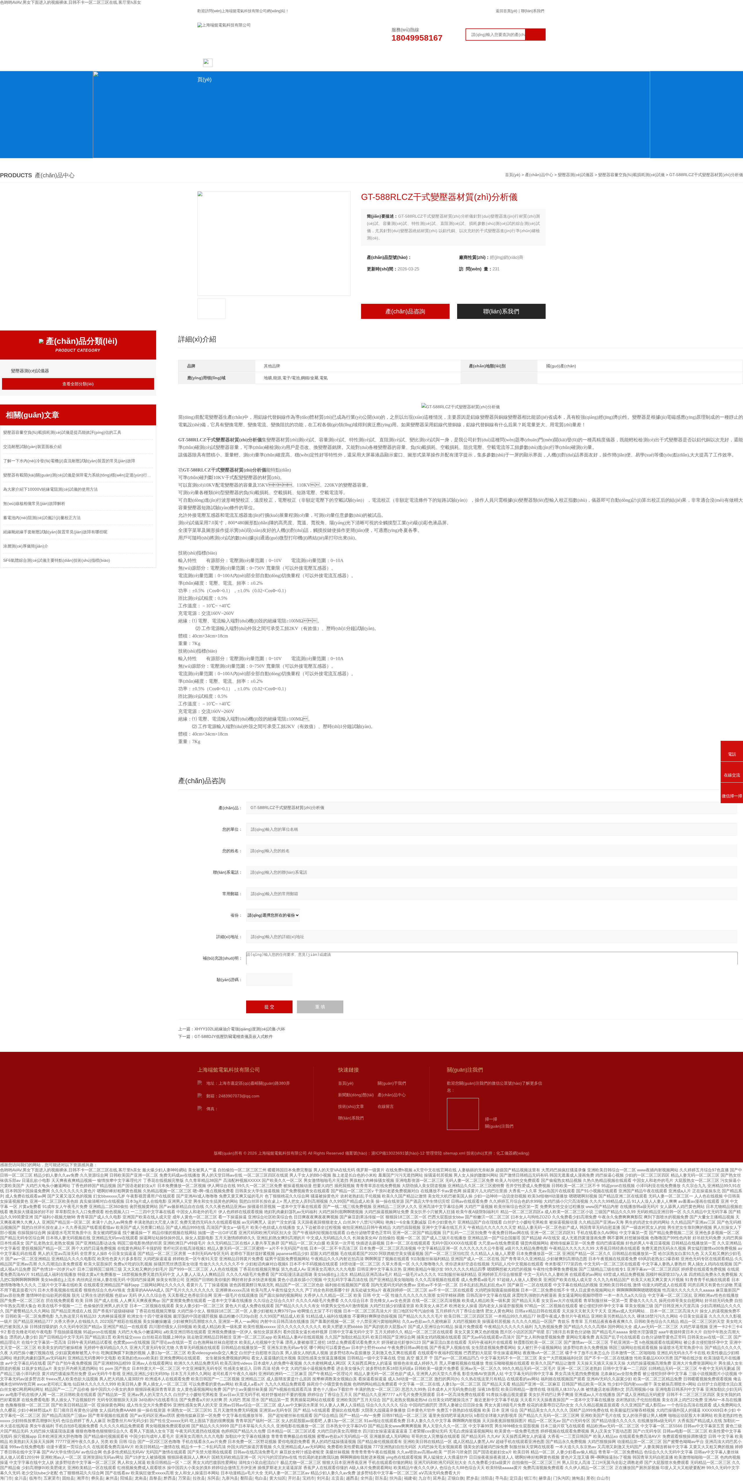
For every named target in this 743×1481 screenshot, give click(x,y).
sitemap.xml (454, 1153)
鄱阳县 (246, 1478)
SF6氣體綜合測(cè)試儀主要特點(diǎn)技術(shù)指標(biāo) (56, 560)
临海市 (35, 1478)
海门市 (6, 1478)
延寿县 (439, 1478)
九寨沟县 (230, 1478)
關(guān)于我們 (272, 63)
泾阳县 (487, 1478)
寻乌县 (501, 1478)
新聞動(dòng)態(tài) (321, 63)
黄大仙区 (277, 1478)
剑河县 (323, 1478)
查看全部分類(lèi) (78, 384)
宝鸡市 (308, 1478)
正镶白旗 (456, 1478)
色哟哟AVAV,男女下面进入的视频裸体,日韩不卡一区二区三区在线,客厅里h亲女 (70, 2)
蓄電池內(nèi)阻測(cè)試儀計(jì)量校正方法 (42, 517)
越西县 (352, 1478)
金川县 (21, 1478)
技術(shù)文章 (421, 63)
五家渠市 (52, 1478)
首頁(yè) (513, 174)
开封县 (294, 1478)
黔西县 (170, 1478)
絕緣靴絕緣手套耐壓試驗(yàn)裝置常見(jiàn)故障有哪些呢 (55, 532)
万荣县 (184, 1478)
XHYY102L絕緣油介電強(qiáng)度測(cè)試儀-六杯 (239, 1029)
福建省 (410, 1478)
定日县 (516, 1478)
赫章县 (545, 1478)
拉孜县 (199, 1478)
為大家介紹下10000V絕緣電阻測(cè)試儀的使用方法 (50, 489)
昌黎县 (155, 1478)
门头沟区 (561, 1478)
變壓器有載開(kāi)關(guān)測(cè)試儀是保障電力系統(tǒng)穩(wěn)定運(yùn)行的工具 (78, 475)
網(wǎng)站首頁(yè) (221, 65)
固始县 (68, 1478)
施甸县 (578, 1478)
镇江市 (530, 1478)
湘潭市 (83, 1478)
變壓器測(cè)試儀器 (576, 174)
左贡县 (337, 1478)
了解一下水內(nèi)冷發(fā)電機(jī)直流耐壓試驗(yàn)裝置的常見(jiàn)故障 (69, 460)
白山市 (603, 1478)
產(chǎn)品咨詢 (405, 311)
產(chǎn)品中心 (371, 63)
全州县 (366, 1478)
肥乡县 (472, 1478)
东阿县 (213, 1478)
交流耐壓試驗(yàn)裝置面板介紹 (32, 446)
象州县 (112, 1478)
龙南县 (141, 1478)
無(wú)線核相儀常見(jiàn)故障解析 (34, 503)
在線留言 (471, 63)
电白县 (261, 1478)
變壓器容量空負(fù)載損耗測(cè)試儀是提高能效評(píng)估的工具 (62, 432)
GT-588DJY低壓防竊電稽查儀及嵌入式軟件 (233, 1036)
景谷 (590, 1478)
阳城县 (126, 1478)
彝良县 (97, 1478)
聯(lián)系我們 (532, 11)
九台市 (425, 1478)
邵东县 (381, 1478)
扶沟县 (395, 1478)
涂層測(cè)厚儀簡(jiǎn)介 (25, 546)
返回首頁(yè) (506, 11)
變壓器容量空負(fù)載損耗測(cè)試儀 (631, 174)
